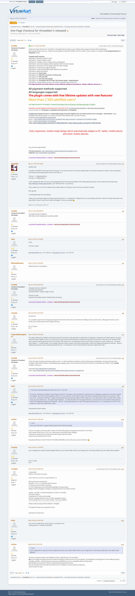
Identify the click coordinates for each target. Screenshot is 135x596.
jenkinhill (56, 26)
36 (28, 40)
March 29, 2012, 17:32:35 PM (35, 447)
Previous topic (112, 35)
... (27, 40)
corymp (14, 313)
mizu (13, 520)
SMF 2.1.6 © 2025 (12, 592)
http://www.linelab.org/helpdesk (45, 153)
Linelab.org (32, 114)
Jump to (99, 580)
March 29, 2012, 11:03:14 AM (35, 334)
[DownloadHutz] (12, 255)
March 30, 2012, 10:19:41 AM (35, 520)
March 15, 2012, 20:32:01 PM (35, 284)
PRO (61, 26)
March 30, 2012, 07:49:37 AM (35, 469)
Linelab (14, 46)
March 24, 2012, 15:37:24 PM (35, 313)
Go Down (13, 40)
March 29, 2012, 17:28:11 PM (35, 419)
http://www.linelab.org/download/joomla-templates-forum (59, 151)
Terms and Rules (117, 592)
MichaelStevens (17, 263)
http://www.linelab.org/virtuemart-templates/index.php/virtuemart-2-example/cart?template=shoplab (65, 119)
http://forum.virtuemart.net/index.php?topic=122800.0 (78, 104)
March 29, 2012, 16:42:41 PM (35, 358)
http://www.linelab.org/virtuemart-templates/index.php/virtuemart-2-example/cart (58, 370)
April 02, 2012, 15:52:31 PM (35, 544)
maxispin (14, 164)
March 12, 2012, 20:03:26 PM (35, 211)
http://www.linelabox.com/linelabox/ (45, 121)
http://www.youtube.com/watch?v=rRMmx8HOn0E (50, 123)
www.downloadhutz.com (35, 253)
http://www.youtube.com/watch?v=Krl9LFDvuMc (85, 123)
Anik (13, 239)
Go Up (12, 573)
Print (123, 40)
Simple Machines (21, 592)
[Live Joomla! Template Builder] (12, 66)
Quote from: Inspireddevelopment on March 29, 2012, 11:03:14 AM (49, 390)
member (123, 18)
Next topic (121, 35)
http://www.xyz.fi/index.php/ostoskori (40, 183)
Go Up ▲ (124, 592)
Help (110, 592)
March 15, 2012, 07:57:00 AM (35, 239)
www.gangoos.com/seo (58, 253)
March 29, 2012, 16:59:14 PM (35, 386)
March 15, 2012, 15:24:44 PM (35, 263)
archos (14, 419)
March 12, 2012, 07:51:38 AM (35, 163)
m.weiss (14, 469)
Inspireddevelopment (18, 335)
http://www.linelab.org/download (45, 117)
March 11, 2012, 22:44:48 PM (37, 46)
